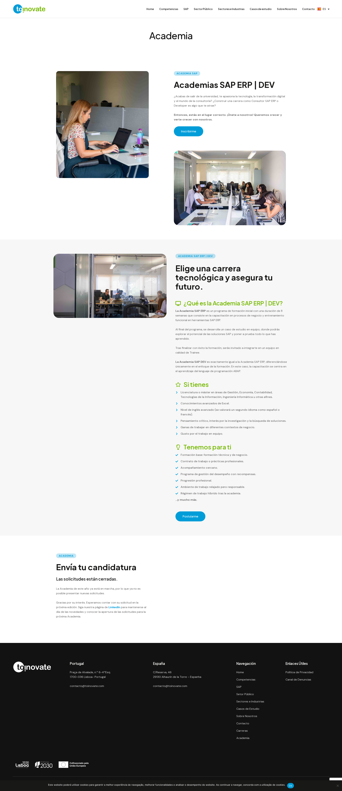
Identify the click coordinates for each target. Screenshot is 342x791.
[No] (337, 785)
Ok (290, 785)
